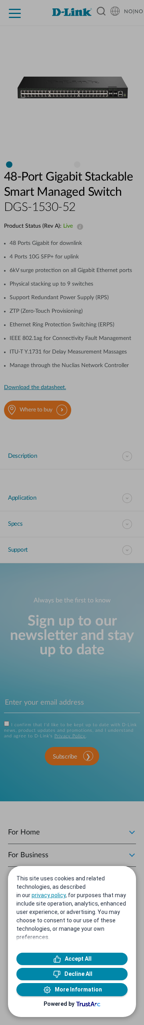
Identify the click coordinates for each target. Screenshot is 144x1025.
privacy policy (49, 895)
